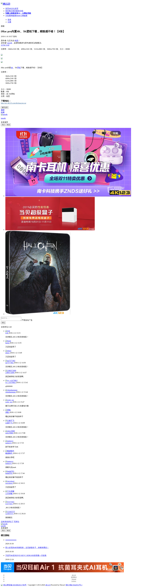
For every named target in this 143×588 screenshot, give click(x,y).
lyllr (7, 333)
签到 (14, 11)
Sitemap (74, 579)
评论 (3, 323)
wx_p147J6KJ (10, 382)
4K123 (74, 575)
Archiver (73, 581)
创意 (16, 41)
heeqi (7, 343)
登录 (9, 20)
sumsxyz (8, 443)
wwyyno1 (9, 504)
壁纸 (19, 68)
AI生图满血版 (16, 15)
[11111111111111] (68, 196)
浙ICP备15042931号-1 (74, 585)
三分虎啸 (9, 494)
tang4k (9, 43)
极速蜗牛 (9, 453)
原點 (7, 412)
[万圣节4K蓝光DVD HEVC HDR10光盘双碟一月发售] (37, 314)
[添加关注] (3, 125)
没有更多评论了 (7, 522)
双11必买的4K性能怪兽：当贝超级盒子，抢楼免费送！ (27, 547)
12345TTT (9, 514)
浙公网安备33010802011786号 (14, 585)
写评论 (16, 522)
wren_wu (9, 402)
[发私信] (8, 125)
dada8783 (9, 473)
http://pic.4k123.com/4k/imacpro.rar (13, 103)
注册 (9, 22)
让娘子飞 (9, 423)
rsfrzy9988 (9, 433)
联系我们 (73, 577)
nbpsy (7, 353)
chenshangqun (10, 392)
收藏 (2, 112)
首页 (11, 8)
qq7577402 (9, 363)
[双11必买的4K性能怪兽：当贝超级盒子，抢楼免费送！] (50, 230)
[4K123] (5, 3)
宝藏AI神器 (18, 13)
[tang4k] (4, 114)
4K (12, 68)
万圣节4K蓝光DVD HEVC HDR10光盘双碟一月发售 (25, 555)
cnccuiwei (9, 483)
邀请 (2, 110)
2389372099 (10, 373)
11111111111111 (10, 540)
